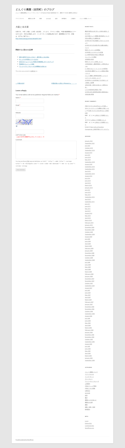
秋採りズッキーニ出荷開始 (92, 50)
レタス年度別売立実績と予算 (93, 90)
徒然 (56, 18)
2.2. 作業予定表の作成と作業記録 (94, 55)
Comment (19, 140)
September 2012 (90, 197)
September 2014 (90, 174)
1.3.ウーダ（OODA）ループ (93, 78)
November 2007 (89, 281)
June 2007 (88, 293)
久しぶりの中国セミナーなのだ (28, 59)
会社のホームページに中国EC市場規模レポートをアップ (36, 62)
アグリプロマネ (20, 18)
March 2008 (88, 272)
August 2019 (88, 153)
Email (18, 105)
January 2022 (89, 141)
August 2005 (88, 344)
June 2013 (88, 192)
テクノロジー (89, 379)
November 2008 (89, 255)
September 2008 (90, 260)
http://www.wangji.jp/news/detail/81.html (28, 38)
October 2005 (89, 339)
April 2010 (88, 218)
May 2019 (88, 160)
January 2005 (89, 358)
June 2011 (88, 206)
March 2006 (88, 328)
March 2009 (88, 246)
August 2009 (88, 237)
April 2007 (88, 297)
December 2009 (89, 227)
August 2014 (88, 176)
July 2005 (87, 346)
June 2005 (88, 349)
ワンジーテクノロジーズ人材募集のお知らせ (32, 66)
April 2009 (88, 244)
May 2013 (88, 195)
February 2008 (89, 274)
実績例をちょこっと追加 (26, 64)
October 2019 (89, 148)
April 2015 (88, 171)
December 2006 (89, 307)
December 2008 (89, 253)
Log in (86, 421)
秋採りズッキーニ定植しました (94, 62)
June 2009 (88, 241)
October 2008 (89, 258)
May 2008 (88, 267)
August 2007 (88, 288)
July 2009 (87, 239)
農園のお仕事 (31, 18)
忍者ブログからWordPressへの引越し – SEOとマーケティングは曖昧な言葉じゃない (97, 108)
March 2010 (88, 220)
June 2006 (88, 321)
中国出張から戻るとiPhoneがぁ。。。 (64, 83)
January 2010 (89, 225)
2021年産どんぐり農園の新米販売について (97, 36)
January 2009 (89, 251)
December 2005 (89, 335)
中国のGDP (20, 83)
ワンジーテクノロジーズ (92, 381)
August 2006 (88, 316)
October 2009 (89, 232)
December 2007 (89, 279)
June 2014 (88, 181)
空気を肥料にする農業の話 (92, 38)
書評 (86, 398)
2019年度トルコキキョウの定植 (94, 52)
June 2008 (88, 265)
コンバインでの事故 (90, 57)
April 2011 (88, 211)
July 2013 (87, 190)
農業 (40, 18)
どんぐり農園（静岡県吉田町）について (96, 76)
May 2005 (88, 351)
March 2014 (88, 185)
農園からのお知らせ (90, 400)
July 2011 (87, 204)
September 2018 (90, 162)
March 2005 (88, 356)
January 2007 (89, 304)
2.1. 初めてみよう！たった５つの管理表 (96, 69)
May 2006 (88, 323)
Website (18, 113)
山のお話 (48, 18)
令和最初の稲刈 (89, 59)
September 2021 (90, 143)
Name (18, 98)
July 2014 (87, 178)
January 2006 (89, 332)
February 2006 (89, 330)
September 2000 (90, 360)
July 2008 (87, 262)
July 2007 (87, 290)
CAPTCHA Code (21, 135)
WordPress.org (89, 428)
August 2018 (88, 164)
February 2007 (89, 302)
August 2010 (88, 213)
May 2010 (88, 216)
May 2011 (88, 209)
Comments (89, 426)
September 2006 (90, 314)
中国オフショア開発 (90, 386)
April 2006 (88, 325)
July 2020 (87, 146)
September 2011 (90, 202)
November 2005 (89, 337)
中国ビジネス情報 (90, 388)
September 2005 (90, 342)
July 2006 (87, 318)
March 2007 (88, 300)
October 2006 (89, 311)
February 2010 (89, 223)
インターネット (89, 377)
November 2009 (89, 230)
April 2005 (88, 353)
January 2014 (89, 188)
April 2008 (88, 269)
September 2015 (90, 169)
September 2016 (90, 167)
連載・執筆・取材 (90, 407)
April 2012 (88, 199)
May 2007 (88, 295)
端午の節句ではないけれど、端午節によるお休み (34, 57)
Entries (88, 423)
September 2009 (90, 234)
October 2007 (89, 283)
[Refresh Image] (17, 126)
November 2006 (89, 309)
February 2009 (89, 248)
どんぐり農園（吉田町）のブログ (35, 9)
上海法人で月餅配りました (98, 120)
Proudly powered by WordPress (24, 440)
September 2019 (90, 150)
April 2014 (88, 183)
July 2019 (87, 155)
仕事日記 (32, 71)
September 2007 (90, 286)
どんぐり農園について (85, 18)
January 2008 (89, 276)
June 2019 (88, 157)
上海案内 (73, 18)
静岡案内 (64, 18)
